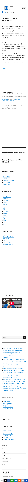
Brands (19, 105)
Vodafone (14, 108)
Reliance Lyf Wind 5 (8, 439)
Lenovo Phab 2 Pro (8, 433)
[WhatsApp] (12, 480)
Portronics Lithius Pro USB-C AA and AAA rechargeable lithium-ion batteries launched (14, 355)
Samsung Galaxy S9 (8, 180)
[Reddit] (19, 480)
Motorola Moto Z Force (9, 437)
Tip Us (3, 468)
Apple (4, 224)
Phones (4, 448)
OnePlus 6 (6, 175)
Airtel (12, 107)
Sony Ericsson (7, 196)
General (22, 105)
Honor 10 (5, 178)
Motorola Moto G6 (8, 244)
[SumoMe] (26, 480)
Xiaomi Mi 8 (6, 177)
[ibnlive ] (4, 68)
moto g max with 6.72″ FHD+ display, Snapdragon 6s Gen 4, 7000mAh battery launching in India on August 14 (13, 350)
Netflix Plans (6, 401)
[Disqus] (14, 129)
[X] (5, 480)
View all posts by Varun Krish (8, 100)
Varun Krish (17, 99)
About (3, 455)
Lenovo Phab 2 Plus (8, 432)
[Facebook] (9, 480)
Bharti (15, 107)
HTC (4, 206)
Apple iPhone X (7, 182)
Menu (23, 8)
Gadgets (4, 452)
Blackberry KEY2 (7, 242)
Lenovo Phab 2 (7, 430)
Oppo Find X (6, 235)
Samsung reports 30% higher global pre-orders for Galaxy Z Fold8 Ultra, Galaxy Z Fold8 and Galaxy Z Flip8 (14, 372)
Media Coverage (6, 458)
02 (4, 209)
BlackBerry (6, 211)
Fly (4, 222)
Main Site (4, 445)
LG (4, 207)
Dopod (5, 204)
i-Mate (5, 202)
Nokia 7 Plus (6, 184)
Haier (4, 215)
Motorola (5, 200)
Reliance (9, 108)
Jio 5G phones (7, 405)
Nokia (5, 195)
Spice (4, 220)
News (9, 107)
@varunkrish (5, 99)
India (6, 107)
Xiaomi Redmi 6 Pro (8, 237)
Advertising (5, 461)
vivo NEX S (6, 238)
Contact (4, 464)
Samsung (5, 198)
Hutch (3, 107)
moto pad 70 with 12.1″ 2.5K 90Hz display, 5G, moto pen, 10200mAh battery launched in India (14, 361)
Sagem (5, 213)
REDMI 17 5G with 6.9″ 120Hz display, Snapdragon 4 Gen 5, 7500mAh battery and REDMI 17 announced (14, 388)
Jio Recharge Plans (8, 406)
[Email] (23, 480)
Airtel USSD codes (8, 408)
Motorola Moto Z (7, 435)
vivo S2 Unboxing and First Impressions (13, 368)
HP (4, 218)
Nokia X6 (5, 240)
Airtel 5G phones (7, 403)
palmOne (5, 217)
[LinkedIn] (16, 480)
